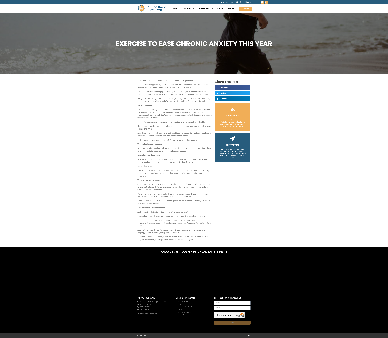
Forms (231, 8)
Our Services (204, 8)
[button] (232, 87)
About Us (187, 8)
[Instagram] (266, 2)
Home (175, 8)
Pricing (220, 8)
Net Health (147, 335)
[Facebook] (262, 2)
